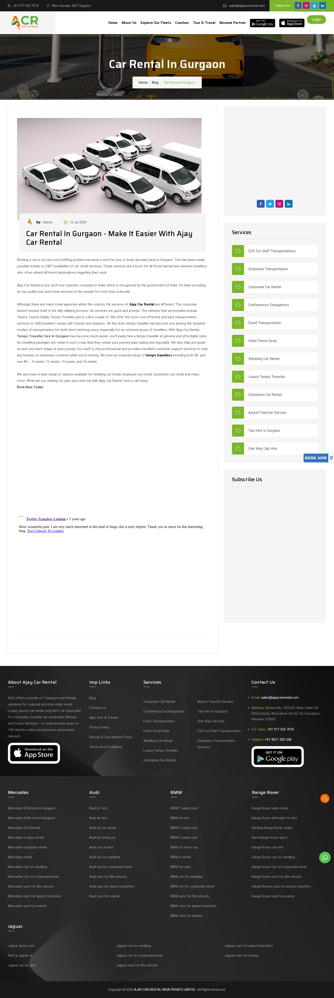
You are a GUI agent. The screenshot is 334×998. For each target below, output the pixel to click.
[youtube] (314, 5)
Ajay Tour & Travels (103, 717)
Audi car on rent (101, 847)
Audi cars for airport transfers (111, 886)
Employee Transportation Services (216, 744)
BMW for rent (180, 867)
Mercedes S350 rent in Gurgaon (31, 808)
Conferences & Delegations (163, 711)
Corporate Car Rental (264, 287)
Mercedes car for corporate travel (33, 877)
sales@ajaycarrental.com (247, 6)
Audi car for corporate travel (110, 867)
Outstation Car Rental (265, 395)
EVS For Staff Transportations (272, 251)
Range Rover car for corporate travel (279, 867)
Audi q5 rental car (102, 837)
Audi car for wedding (104, 857)
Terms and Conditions (105, 747)
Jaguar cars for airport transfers (248, 946)
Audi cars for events (104, 896)
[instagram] (306, 5)
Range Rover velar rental (270, 808)
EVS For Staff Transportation (219, 731)
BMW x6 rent (179, 818)
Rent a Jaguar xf (20, 955)
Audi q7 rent (98, 808)
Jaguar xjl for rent (21, 946)
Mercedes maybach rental (27, 847)
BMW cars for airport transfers (193, 906)
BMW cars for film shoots (189, 896)
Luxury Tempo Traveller (266, 377)
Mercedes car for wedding (27, 867)
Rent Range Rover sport (269, 837)
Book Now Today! (30, 387)
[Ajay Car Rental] (25, 23)
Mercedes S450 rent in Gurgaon (31, 818)
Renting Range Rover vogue (272, 828)
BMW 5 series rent (184, 828)
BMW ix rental (180, 857)
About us (129, 22)
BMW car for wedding (186, 877)
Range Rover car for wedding (273, 857)
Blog (92, 698)
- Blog (153, 82)
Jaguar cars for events (241, 955)
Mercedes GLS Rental (24, 828)
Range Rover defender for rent (274, 818)
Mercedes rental (20, 857)
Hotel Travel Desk (262, 341)
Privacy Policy (99, 727)
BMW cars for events (186, 916)
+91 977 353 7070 (26, 6)
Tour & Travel (204, 22)
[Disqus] (112, 451)
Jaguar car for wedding (133, 946)
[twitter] (270, 204)
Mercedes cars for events (27, 906)
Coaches (182, 22)
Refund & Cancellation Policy (110, 737)
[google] (322, 5)
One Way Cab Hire (262, 448)
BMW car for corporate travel (192, 886)
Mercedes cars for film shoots (31, 886)
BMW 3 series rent (184, 837)
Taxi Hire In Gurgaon (264, 431)
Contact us (97, 708)
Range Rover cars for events (273, 896)
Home (112, 22)
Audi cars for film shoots (108, 877)
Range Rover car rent (267, 847)
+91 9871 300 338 (278, 740)
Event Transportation (264, 323)
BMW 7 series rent (184, 808)
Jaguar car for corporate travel (139, 955)
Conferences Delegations (268, 305)
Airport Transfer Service (267, 413)
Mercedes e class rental (26, 837)
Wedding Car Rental (263, 359)
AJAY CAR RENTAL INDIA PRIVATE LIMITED (165, 989)
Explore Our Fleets (156, 22)
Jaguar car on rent (21, 965)
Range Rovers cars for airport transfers (281, 886)
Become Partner (232, 22)
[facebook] (298, 5)
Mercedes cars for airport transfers (34, 896)
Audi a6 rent (98, 818)
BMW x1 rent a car (184, 847)
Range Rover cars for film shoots (277, 877)
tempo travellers (159, 355)
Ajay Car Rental (142, 304)
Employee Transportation (268, 269)
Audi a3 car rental (102, 828)
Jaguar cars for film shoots (136, 965)
